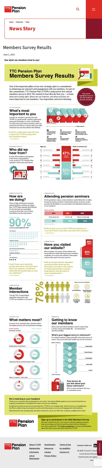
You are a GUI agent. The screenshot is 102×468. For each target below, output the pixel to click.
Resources (19, 22)
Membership (34, 448)
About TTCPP (35, 444)
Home (11, 22)
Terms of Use (65, 444)
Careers (47, 452)
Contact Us (64, 452)
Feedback (99, 448)
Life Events (34, 452)
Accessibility (65, 448)
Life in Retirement (34, 457)
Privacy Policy (50, 455)
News (27, 22)
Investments (49, 444)
